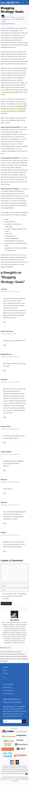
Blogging (12, 17)
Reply (4, 322)
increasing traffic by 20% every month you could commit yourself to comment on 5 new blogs (13, 108)
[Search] (24, 721)
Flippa (20, 630)
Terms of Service (8, 690)
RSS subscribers (10, 221)
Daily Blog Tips (12, 779)
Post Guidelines (8, 684)
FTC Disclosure (8, 693)
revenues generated (11, 238)
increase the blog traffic (10, 92)
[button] (23, 2)
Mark (7, 17)
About (5, 670)
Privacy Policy (7, 687)
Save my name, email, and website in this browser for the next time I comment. (14, 596)
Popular (5, 667)
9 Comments (20, 17)
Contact (5, 673)
